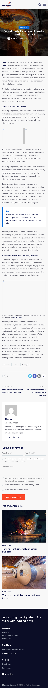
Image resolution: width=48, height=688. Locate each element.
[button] (44, 4)
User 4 (8, 419)
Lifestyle (25, 365)
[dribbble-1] (14, 437)
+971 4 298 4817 (10, 653)
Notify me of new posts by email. (18, 490)
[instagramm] (18, 437)
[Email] (39, 376)
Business (7, 365)
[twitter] (10, 437)
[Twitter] (30, 376)
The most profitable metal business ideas (21, 596)
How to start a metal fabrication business (19, 550)
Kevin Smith (17, 318)
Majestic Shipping (9, 685)
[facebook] (6, 437)
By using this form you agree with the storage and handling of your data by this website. (24, 479)
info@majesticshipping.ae (13, 649)
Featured (16, 365)
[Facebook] (35, 376)
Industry (23, 27)
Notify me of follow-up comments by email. (22, 485)
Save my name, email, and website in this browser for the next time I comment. (24, 460)
